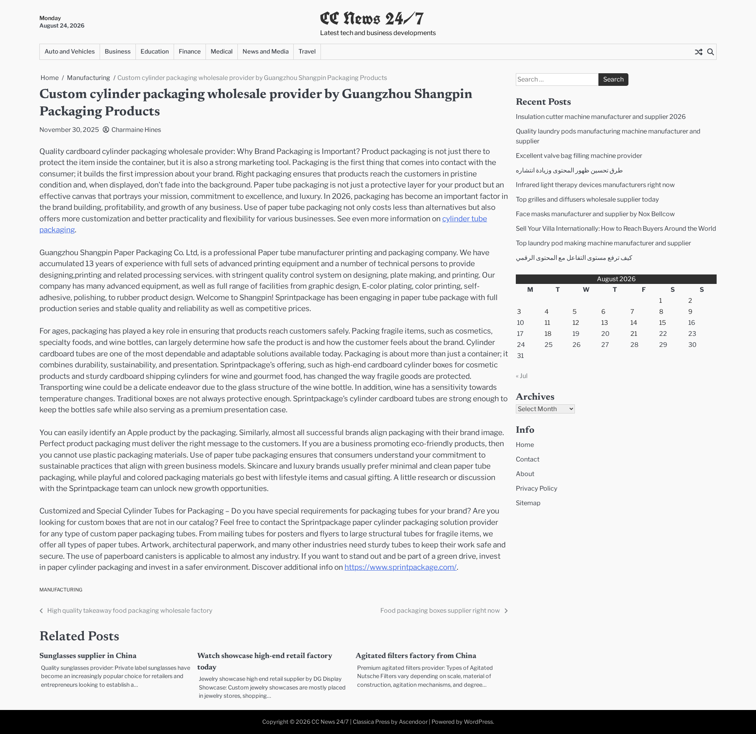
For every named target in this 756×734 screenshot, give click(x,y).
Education (155, 51)
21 (633, 333)
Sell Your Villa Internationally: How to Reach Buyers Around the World (616, 228)
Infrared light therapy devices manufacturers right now (595, 185)
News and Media (266, 51)
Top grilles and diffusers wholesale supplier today (587, 199)
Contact (527, 459)
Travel (307, 51)
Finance (190, 51)
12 (576, 322)
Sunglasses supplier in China (88, 656)
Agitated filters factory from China (416, 656)
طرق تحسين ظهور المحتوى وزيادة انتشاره (569, 170)
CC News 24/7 (372, 18)
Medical (222, 51)
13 (604, 322)
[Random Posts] (698, 52)
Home (525, 445)
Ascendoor (413, 721)
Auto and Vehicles (69, 51)
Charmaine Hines (136, 129)
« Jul (522, 376)
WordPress (478, 721)
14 (633, 322)
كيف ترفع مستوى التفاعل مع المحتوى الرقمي (574, 257)
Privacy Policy (537, 488)
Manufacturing (60, 590)
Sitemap (528, 503)
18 (548, 333)
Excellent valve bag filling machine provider (579, 155)
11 (547, 322)
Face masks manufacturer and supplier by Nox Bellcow (595, 214)
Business (118, 51)
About (525, 474)
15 (662, 322)
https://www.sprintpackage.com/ (401, 567)
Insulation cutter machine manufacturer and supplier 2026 (601, 116)
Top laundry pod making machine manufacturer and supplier (603, 243)
